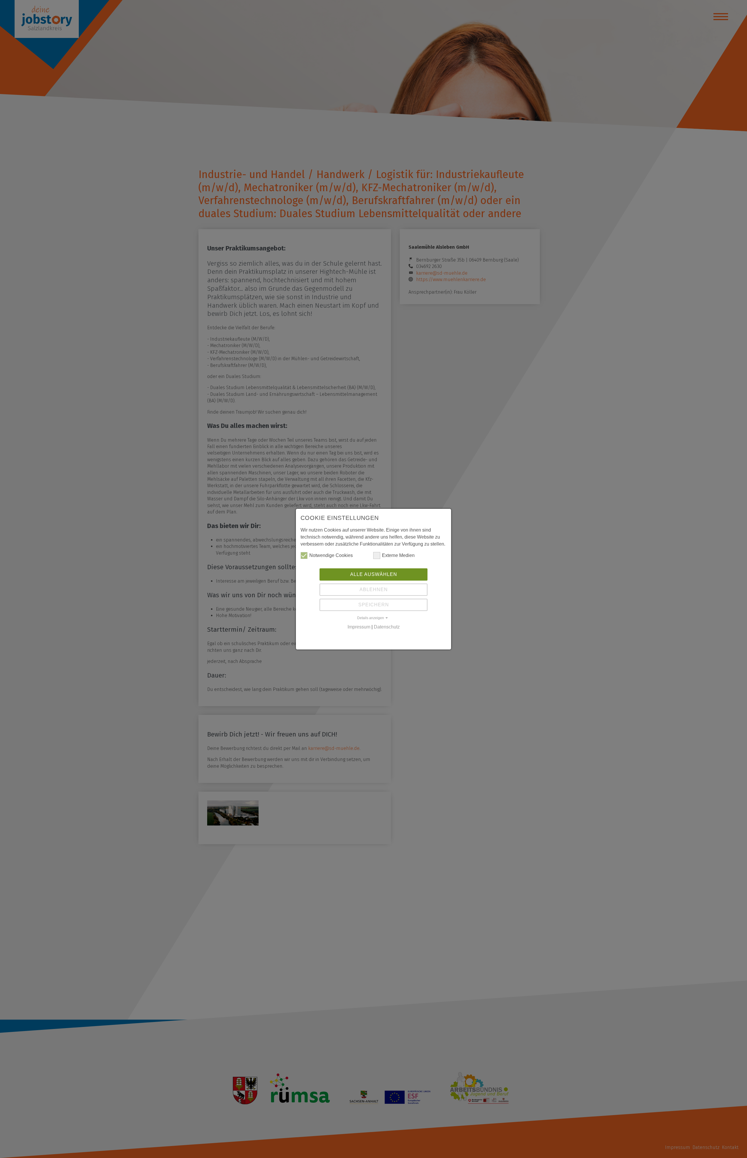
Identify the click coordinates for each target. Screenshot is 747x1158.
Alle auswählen (373, 574)
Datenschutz (387, 626)
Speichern (373, 604)
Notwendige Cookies (331, 555)
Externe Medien (398, 555)
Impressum (359, 626)
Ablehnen (373, 589)
